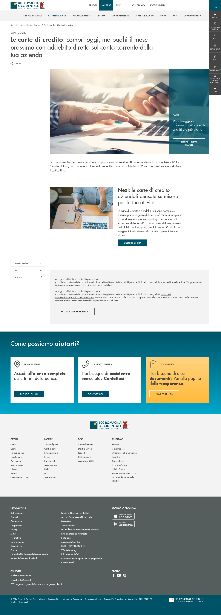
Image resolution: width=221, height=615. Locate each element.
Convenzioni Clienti (20, 477)
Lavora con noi (18, 541)
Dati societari (17, 512)
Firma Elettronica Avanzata (74, 533)
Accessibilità (16, 545)
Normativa (16, 537)
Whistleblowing (80, 550)
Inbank (14, 469)
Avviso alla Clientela (70, 541)
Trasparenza (16, 525)
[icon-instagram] (124, 575)
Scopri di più (132, 242)
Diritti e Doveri (85, 448)
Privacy (14, 529)
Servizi (14, 473)
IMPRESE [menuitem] (106, 5)
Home (29, 24)
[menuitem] (32, 15)
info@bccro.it (24, 579)
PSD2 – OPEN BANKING (84, 545)
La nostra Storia (119, 465)
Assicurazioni (17, 465)
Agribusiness (50, 477)
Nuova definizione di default (24, 558)
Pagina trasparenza (74, 311)
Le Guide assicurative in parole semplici (80, 529)
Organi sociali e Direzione (124, 452)
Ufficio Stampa (119, 469)
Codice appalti (68, 562)
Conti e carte (49, 24)
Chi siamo (117, 439)
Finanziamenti (17, 452)
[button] (215, 5)
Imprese (37, 24)
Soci (80, 439)
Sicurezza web (68, 525)
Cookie (14, 550)
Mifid (13, 533)
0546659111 (27, 575)
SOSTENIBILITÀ (158, 5)
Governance (118, 448)
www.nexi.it (166, 282)
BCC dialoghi (84, 456)
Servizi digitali (51, 444)
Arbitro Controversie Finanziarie (84, 517)
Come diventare (85, 444)
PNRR (47, 469)
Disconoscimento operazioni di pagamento (81, 558)
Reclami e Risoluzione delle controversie (29, 554)
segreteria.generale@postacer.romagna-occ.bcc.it (39, 584)
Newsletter (77, 521)
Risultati (115, 444)
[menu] (127, 5)
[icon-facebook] (113, 575)
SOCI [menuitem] (118, 5)
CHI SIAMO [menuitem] (138, 5)
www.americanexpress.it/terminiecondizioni (74, 297)
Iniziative (116, 456)
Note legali (66, 537)
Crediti (13, 601)
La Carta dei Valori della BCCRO (123, 479)
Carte (13, 448)
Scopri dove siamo (189, 143)
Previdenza (16, 460)
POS (46, 473)
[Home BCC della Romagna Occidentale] (28, 5)
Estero (47, 456)
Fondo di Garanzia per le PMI (84, 512)
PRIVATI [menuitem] (93, 5)
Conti (13, 444)
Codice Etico (118, 460)
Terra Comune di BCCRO (123, 473)
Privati (14, 439)
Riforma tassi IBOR (70, 554)
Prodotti (81, 452)
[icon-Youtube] (119, 575)
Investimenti (16, 456)
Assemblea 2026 (86, 460)
